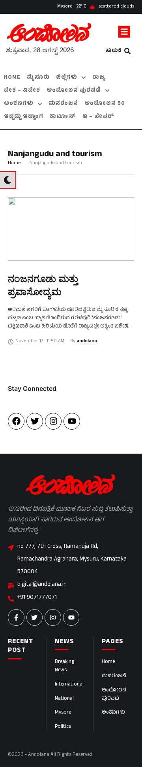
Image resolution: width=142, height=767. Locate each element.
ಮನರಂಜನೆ (114, 676)
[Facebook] (16, 421)
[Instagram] (53, 421)
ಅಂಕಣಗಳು (113, 712)
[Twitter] (34, 421)
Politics (63, 727)
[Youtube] (72, 421)
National (64, 699)
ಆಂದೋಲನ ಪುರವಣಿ (114, 694)
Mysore (63, 712)
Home (14, 164)
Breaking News (64, 666)
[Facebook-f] (16, 617)
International (69, 684)
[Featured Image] (71, 229)
